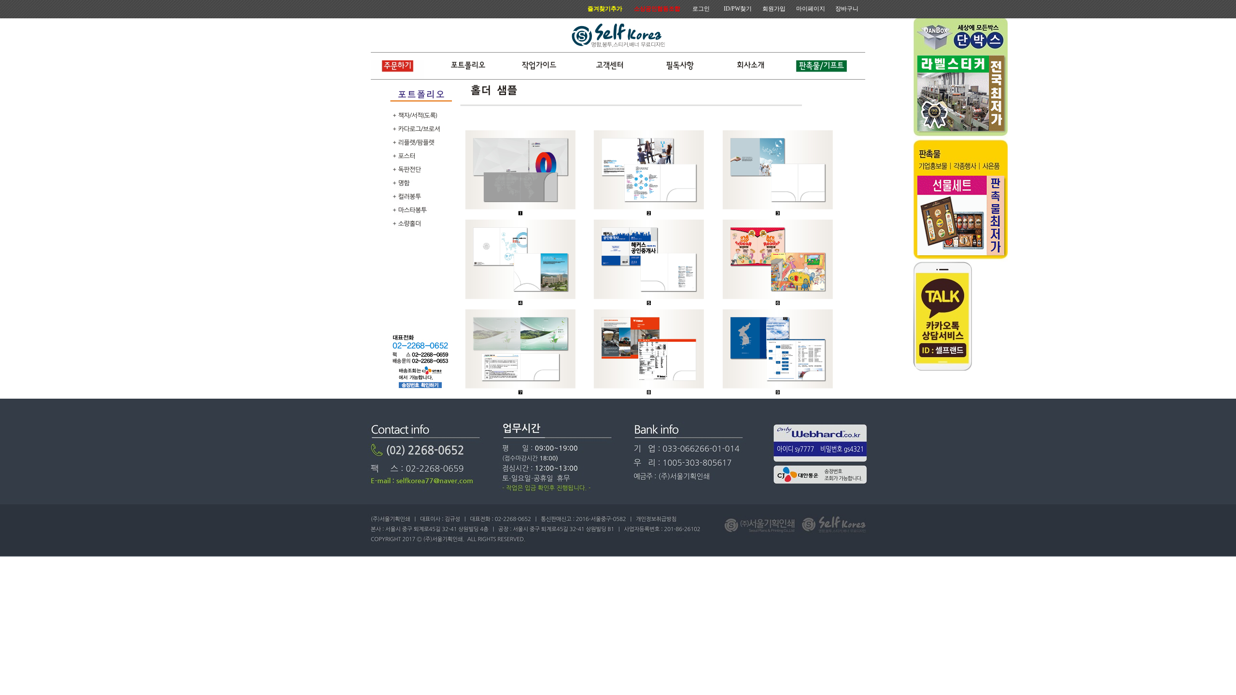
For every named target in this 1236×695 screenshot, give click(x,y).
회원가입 (774, 8)
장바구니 (846, 8)
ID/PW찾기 (738, 8)
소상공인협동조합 (657, 8)
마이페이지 (810, 8)
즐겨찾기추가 (605, 8)
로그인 (701, 8)
